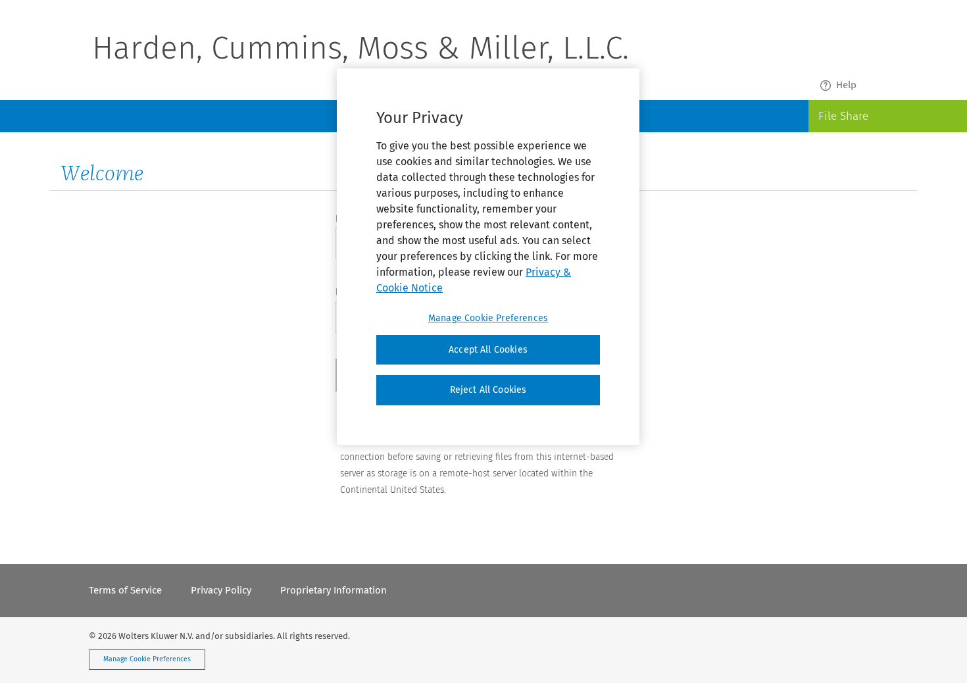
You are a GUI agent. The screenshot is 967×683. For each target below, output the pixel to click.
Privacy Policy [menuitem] (221, 590)
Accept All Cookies (488, 349)
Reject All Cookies (488, 389)
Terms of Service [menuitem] (125, 590)
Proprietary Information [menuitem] (333, 590)
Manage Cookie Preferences (147, 659)
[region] (488, 256)
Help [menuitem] (846, 85)
